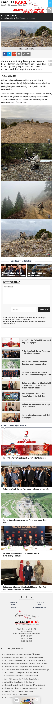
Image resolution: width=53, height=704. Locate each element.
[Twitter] (9, 54)
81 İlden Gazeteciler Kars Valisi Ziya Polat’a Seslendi (21, 676)
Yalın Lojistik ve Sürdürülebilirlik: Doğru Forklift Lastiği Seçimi (24, 685)
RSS (39, 605)
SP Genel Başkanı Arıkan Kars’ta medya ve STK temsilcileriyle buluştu (26, 670)
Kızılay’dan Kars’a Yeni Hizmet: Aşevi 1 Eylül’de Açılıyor (22, 654)
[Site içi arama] (31, 597)
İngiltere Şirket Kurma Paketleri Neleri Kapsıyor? (19, 682)
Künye (13, 605)
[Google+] (14, 54)
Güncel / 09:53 (27, 10)
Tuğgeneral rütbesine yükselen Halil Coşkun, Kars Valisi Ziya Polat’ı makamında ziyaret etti (24, 664)
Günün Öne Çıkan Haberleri (12, 648)
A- (50, 64)
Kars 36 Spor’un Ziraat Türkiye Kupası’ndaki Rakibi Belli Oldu (24, 667)
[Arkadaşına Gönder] (19, 54)
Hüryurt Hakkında (39, 607)
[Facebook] (5, 54)
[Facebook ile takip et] (21, 597)
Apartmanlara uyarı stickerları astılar (15, 694)
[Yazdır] (24, 54)
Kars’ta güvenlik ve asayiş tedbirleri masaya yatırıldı (21, 673)
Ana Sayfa (13, 602)
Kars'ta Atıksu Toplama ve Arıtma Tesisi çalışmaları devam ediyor (25, 660)
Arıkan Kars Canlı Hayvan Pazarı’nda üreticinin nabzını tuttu (23, 657)
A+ (50, 61)
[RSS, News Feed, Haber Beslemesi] (26, 597)
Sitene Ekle (40, 602)
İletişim (13, 607)
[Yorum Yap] (28, 54)
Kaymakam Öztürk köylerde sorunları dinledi (18, 691)
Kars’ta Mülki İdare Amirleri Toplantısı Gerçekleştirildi (21, 679)
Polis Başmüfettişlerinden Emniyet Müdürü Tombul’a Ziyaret (23, 688)
